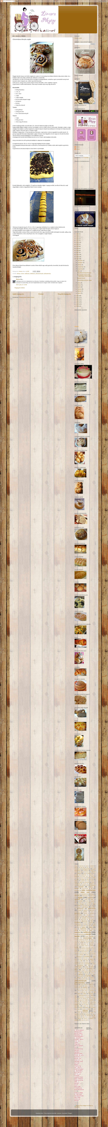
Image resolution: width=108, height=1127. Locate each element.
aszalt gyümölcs (86, 869)
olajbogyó (80, 974)
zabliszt (83, 1017)
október (80, 264)
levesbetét (79, 957)
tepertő (76, 1007)
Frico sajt (84, 905)
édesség (77, 895)
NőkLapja (86, 972)
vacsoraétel (85, 1012)
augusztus (80, 268)
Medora (18, 279)
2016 (77, 254)
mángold (76, 963)
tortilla (94, 1009)
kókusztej (91, 944)
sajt (95, 992)
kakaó (94, 925)
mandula (87, 962)
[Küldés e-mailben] (33, 271)
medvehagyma (78, 966)
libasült (84, 957)
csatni (92, 882)
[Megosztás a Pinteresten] (39, 271)
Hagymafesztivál (78, 914)
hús (92, 921)
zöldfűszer (91, 1018)
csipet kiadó (77, 885)
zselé (86, 1020)
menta (92, 966)
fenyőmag (89, 902)
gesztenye (93, 907)
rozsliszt (89, 992)
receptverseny (93, 987)
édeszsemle (85, 895)
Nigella (80, 972)
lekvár (81, 954)
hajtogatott (77, 917)
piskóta (76, 984)
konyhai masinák (84, 945)
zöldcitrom (85, 1018)
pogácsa (91, 984)
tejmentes (77, 1006)
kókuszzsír (77, 945)
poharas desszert (78, 986)
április (79, 287)
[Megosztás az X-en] (36, 271)
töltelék (85, 1011)
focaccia (76, 904)
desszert (77, 888)
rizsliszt (78, 990)
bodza (92, 876)
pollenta (86, 986)
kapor (76, 928)
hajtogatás (92, 916)
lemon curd (88, 954)
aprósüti (76, 867)
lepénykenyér (79, 956)
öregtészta (88, 976)
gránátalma (79, 910)
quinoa (91, 986)
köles (93, 948)
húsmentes (85, 922)
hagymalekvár (89, 914)
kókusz (76, 944)
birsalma (76, 874)
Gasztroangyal (77, 907)
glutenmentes (80, 908)
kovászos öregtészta (85, 948)
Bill (93, 873)
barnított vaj (87, 871)
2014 (77, 258)
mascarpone (80, 965)
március (80, 289)
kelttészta (32, 273)
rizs (95, 989)
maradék (81, 963)
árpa (88, 867)
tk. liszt (77, 1009)
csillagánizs (91, 883)
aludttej (87, 865)
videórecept (88, 1015)
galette (93, 905)
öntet (77, 976)
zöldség (76, 1020)
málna (82, 962)
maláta (92, 960)
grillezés (85, 910)
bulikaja (83, 879)
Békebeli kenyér (81, 278)
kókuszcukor (83, 944)
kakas (78, 927)
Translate (86, 157)
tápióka (86, 1004)
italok (90, 924)
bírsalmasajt (84, 874)
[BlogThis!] (35, 271)
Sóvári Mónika (82, 997)
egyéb (80, 898)
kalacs (84, 927)
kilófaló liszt (77, 942)
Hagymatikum (77, 916)
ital (86, 924)
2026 (77, 234)
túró (95, 1011)
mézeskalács (89, 968)
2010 (77, 302)
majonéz (76, 960)
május (79, 285)
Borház (89, 877)
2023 (77, 240)
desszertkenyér (85, 888)
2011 (77, 300)
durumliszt (77, 890)
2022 (77, 242)
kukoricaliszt (77, 951)
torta (89, 1009)
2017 (77, 252)
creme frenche (90, 880)
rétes (87, 989)
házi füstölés (83, 919)
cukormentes (87, 882)
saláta (84, 993)
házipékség (84, 921)
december (80, 260)
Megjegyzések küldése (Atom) (26, 297)
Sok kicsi (87, 995)
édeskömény (84, 894)
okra (75, 974)
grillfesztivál (91, 910)
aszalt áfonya (77, 869)
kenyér (77, 936)
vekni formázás (78, 1015)
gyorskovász (77, 911)
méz (83, 968)
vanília (82, 1014)
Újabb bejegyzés (18, 294)
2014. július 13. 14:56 (21, 284)
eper (81, 901)
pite (86, 984)
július (79, 271)
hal (93, 917)
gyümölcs (77, 913)
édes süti (85, 892)
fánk (75, 902)
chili (92, 879)
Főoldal (40, 294)
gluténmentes (92, 908)
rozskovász (82, 992)
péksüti (92, 983)
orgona (94, 974)
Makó (87, 960)
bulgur (77, 879)
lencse (94, 954)
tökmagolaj (78, 1011)
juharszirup (78, 925)
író (83, 924)
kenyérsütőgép (87, 938)
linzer (80, 959)
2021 (77, 244)
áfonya (18, 273)
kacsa (89, 925)
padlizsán (79, 977)
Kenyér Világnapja (89, 936)
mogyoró (84, 969)
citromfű (83, 880)
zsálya (82, 1020)
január (79, 293)
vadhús (92, 1012)
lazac (77, 954)
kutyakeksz (77, 953)
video (83, 1015)
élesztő (85, 899)
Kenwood (82, 934)
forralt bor (88, 904)
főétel (94, 904)
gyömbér (85, 911)
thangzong (93, 1007)
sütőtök (91, 1000)
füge (89, 905)
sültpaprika (84, 998)
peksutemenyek (39, 273)
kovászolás (77, 948)
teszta (80, 1007)
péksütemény (47, 273)
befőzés (79, 873)
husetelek (77, 922)
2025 (77, 236)
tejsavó (84, 1005)
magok (91, 959)
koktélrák (92, 942)
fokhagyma (82, 904)
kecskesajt (83, 930)
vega (93, 1014)
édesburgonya (77, 894)
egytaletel (90, 897)
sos (92, 995)
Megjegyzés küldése (20, 287)
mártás (94, 963)
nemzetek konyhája (88, 971)
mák (81, 960)
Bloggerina (91, 874)
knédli (87, 942)
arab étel (82, 867)
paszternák (83, 979)
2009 (77, 304)
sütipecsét (81, 1000)
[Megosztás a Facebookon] (38, 271)
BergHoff (89, 873)
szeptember (81, 266)
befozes (94, 871)
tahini (83, 1004)
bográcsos (77, 877)
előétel (91, 899)
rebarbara (84, 987)
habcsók (92, 913)
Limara (78, 146)
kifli (93, 941)
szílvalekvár (84, 1003)
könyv (76, 950)
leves (94, 956)
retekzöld (82, 988)
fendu (84, 902)
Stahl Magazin (77, 998)
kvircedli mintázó (84, 953)
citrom (22, 273)
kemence (77, 934)
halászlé (76, 919)
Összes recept (78, 38)
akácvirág (81, 865)
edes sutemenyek (89, 890)
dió (92, 888)
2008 (77, 306)
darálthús (90, 886)
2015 (77, 256)
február (80, 291)
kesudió (86, 939)
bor (85, 877)
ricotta (91, 988)
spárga (87, 997)
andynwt (59, 1113)
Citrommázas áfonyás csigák (84, 280)
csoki (87, 885)
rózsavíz (76, 992)
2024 (77, 238)
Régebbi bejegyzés (64, 294)
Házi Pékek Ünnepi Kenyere (84, 272)
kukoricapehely (85, 951)
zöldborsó (79, 1018)
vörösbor (78, 1017)
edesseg (91, 894)
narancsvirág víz (78, 971)
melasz (86, 966)
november (80, 262)
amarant (92, 866)
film (93, 902)
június (79, 282)
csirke (83, 885)
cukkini (76, 882)
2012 (77, 297)
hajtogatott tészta (86, 917)
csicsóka (84, 883)
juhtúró (84, 925)
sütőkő (86, 1000)
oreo (90, 974)
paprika (92, 977)
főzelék (78, 905)
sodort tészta (81, 995)
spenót (92, 997)
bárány (81, 871)
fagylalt (92, 901)
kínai (82, 942)
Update (78, 1012)
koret (91, 945)
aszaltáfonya (86, 870)
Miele (76, 969)
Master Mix (90, 965)
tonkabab (84, 1009)
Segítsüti (91, 993)
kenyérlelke (77, 938)
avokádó (76, 871)
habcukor (85, 913)
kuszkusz (92, 951)
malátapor (77, 962)
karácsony (83, 928)
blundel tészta (85, 876)
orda (86, 974)
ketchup (92, 939)
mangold (92, 962)
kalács (91, 927)
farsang (79, 902)
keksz (90, 930)
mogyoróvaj (90, 969)
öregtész (81, 976)
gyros (92, 911)
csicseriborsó (77, 883)
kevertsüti (76, 941)
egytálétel (77, 899)
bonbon (81, 877)
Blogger (70, 1113)
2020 (77, 246)
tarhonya (92, 1004)
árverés (92, 867)
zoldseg (94, 1017)
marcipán (87, 963)
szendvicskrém (85, 1001)
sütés (90, 998)
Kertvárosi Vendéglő (79, 939)
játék (94, 924)
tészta (86, 1007)
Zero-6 (88, 1017)
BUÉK (94, 877)
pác (95, 976)
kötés (93, 950)
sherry (76, 995)
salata (78, 993)
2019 (77, 248)
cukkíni (80, 882)
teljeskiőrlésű (91, 1005)
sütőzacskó (77, 1001)
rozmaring (91, 990)
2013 (77, 295)
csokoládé (81, 886)
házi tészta (91, 919)
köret (87, 950)
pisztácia (82, 984)
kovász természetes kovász (88, 947)
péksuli (92, 979)
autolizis (92, 870)
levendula (87, 956)
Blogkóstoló (77, 876)
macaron (85, 959)
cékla (88, 879)
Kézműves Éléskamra (85, 941)
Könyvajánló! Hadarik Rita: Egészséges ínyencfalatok (84, 275)
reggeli (77, 988)
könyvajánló (82, 950)
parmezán (77, 979)
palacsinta (86, 977)
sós (76, 997)
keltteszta (27, 273)
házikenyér (77, 921)
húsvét (91, 922)
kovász (77, 947)
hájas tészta (85, 916)
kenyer (88, 934)
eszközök (87, 901)
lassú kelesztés (92, 953)
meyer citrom (77, 968)
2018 (77, 250)
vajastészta (77, 1014)
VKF (94, 1015)
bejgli (85, 873)
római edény (84, 990)
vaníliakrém (88, 1014)
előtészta (76, 901)
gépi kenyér (85, 907)
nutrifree (92, 972)
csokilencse (93, 885)
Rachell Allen (77, 987)
